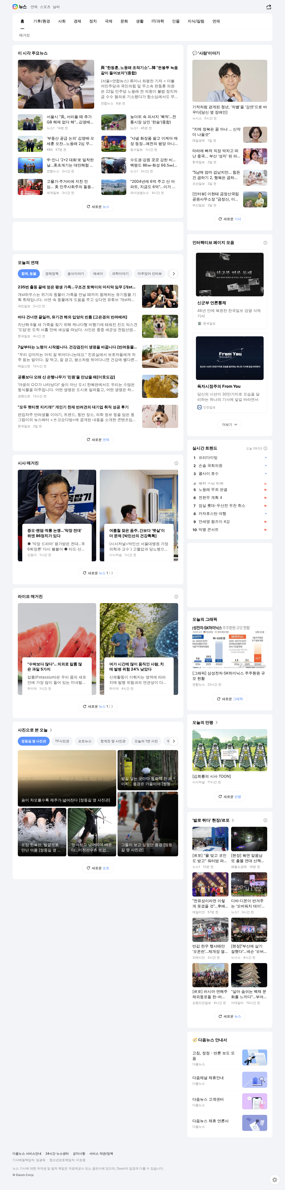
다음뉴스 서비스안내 (26, 1153)
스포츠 (45, 6)
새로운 (100, 207)
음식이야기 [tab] (75, 273)
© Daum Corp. (23, 1175)
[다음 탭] (173, 273)
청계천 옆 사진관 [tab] (113, 741)
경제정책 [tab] (52, 273)
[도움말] (176, 463)
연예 (34, 6)
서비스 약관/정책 (101, 1153)
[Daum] (15, 6)
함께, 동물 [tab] (28, 273)
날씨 (56, 6)
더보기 (227, 424)
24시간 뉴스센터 (57, 1153)
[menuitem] (22, 21)
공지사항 (79, 1153)
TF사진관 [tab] (62, 741)
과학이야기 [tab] (120, 273)
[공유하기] (268, 6)
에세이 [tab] (98, 273)
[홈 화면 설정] (275, 1180)
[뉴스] (23, 6)
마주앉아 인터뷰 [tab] (150, 273)
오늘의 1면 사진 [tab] (146, 741)
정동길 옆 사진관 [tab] (33, 741)
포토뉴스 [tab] (85, 741)
